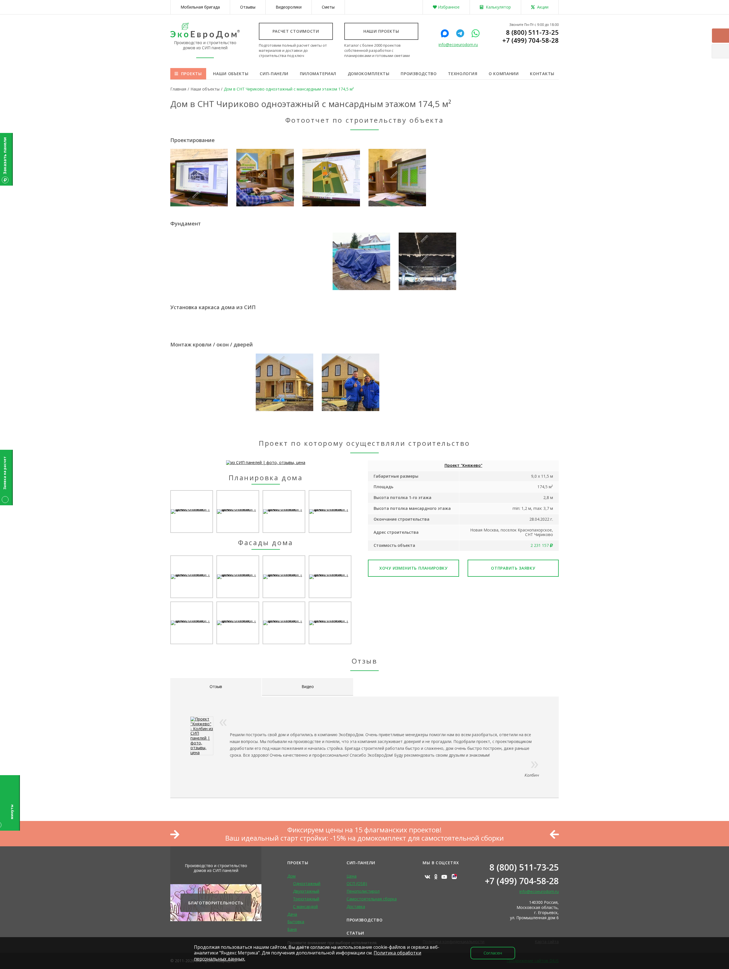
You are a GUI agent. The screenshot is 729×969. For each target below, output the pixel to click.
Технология (462, 73)
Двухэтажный (306, 891)
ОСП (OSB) (357, 883)
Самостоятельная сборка (372, 899)
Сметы (328, 7)
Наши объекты (230, 73)
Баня (292, 929)
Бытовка (295, 921)
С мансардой (305, 906)
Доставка (356, 906)
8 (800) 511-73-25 (532, 32)
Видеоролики (289, 7)
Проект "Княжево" (463, 465)
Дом (291, 876)
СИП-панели (274, 73)
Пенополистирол (363, 891)
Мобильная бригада (200, 7)
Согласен (493, 953)
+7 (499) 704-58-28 (530, 40)
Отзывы (247, 7)
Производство (419, 73)
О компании (504, 73)
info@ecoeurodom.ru (458, 44)
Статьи (355, 933)
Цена (352, 876)
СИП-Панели (361, 862)
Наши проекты (381, 31)
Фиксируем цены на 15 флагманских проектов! (364, 830)
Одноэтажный (306, 883)
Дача (292, 914)
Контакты (542, 73)
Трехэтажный (306, 899)
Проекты (191, 73)
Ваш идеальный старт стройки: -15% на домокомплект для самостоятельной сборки (364, 838)
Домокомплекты (369, 73)
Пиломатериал (318, 73)
